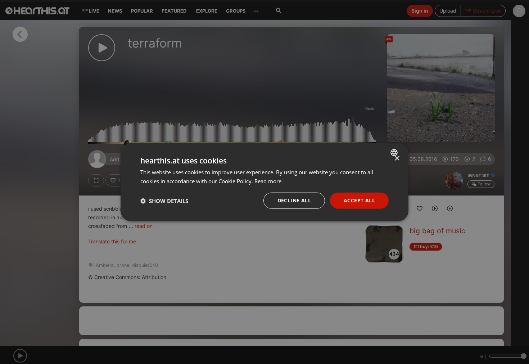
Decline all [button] (294, 200)
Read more (267, 180)
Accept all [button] (359, 200)
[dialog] (264, 182)
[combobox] (394, 152)
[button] (164, 201)
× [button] (396, 158)
